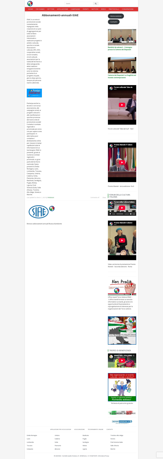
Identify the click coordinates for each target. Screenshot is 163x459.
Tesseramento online (95, 429)
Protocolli (114, 9)
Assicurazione (115, 16)
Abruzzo (57, 449)
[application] (122, 208)
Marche (112, 449)
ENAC (59, 456)
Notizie (95, 9)
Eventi (86, 9)
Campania (30, 449)
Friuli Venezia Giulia (116, 442)
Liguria (85, 449)
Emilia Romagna (32, 435)
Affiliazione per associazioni (60, 429)
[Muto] (131, 214)
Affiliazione (62, 9)
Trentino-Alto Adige (116, 435)
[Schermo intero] (134, 214)
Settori (50, 9)
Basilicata (86, 435)
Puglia (84, 439)
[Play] (110, 214)
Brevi (103, 9)
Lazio (28, 439)
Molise (85, 445)
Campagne (75, 9)
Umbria (57, 435)
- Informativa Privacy (103, 456)
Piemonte (58, 445)
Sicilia (56, 442)
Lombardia (30, 442)
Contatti (113, 22)
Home (30, 9)
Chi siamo (40, 9)
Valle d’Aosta (114, 445)
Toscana (29, 445)
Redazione (51, 197)
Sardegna (86, 442)
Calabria (57, 439)
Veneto (112, 439)
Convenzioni (128, 9)
